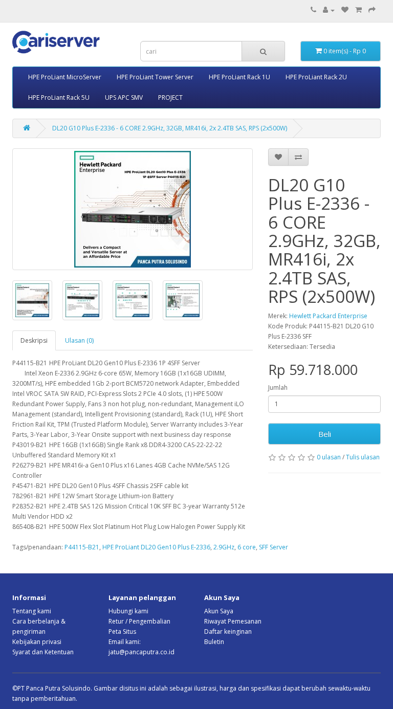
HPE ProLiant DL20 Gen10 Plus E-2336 (156, 547)
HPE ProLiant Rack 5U (59, 97)
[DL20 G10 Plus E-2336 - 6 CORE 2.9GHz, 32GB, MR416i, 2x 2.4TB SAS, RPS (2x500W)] (132, 209)
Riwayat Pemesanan (232, 621)
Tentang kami (31, 611)
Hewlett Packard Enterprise (328, 316)
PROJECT (170, 97)
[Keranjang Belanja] (358, 10)
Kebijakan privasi (36, 641)
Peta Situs (122, 631)
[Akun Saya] (329, 10)
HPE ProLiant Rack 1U (239, 77)
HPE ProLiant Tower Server (155, 77)
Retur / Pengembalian (139, 621)
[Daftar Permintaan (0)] (344, 10)
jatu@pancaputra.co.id (141, 652)
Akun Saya (218, 611)
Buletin (214, 641)
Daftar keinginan (228, 631)
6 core (246, 547)
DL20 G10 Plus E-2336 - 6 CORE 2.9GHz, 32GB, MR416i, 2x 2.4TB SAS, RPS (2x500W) (169, 128)
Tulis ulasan (363, 457)
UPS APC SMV (124, 97)
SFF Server (273, 547)
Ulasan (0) (79, 340)
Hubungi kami (128, 611)
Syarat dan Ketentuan (43, 652)
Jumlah (278, 387)
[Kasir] (372, 10)
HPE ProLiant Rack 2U (316, 77)
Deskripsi (34, 340)
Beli (324, 434)
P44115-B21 (81, 547)
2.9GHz (223, 547)
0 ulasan (329, 457)
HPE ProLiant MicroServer (64, 77)
